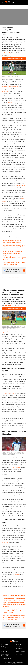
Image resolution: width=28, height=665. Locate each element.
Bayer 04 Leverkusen (8, 332)
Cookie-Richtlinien (19, 648)
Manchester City (20, 185)
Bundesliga (5, 91)
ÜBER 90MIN (4, 644)
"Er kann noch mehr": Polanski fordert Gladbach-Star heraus (14, 263)
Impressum (19, 644)
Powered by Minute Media (13, 662)
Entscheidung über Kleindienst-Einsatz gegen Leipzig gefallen (12, 241)
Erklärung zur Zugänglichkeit (5, 655)
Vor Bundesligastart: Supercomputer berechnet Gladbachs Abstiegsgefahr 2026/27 (14, 258)
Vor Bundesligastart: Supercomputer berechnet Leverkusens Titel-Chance (14, 599)
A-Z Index (19, 654)
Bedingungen (5, 647)
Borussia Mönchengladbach (10, 86)
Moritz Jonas (7, 305)
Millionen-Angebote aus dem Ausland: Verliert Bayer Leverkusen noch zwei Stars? (13, 611)
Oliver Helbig (7, 53)
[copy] (11, 56)
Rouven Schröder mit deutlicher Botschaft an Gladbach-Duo (12, 252)
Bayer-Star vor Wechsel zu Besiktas (14, 595)
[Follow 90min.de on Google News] (24, 270)
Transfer (17, 575)
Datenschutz (5, 651)
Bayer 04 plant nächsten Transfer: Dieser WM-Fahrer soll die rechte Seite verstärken (14, 604)
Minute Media (20, 651)
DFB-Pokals (11, 103)
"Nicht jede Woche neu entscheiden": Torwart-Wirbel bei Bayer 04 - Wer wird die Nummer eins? (14, 617)
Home (3, 277)
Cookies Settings (6, 658)
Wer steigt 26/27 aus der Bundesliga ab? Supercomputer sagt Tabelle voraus (14, 247)
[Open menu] (2, 2)
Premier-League (9, 393)
